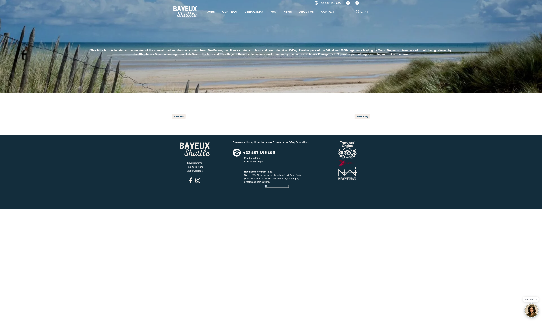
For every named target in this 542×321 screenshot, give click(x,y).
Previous (179, 116)
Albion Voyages (264, 175)
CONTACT (328, 11)
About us (306, 11)
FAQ (273, 11)
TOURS (210, 11)
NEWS (288, 11)
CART (364, 11)
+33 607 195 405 (330, 3)
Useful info (253, 11)
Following (362, 116)
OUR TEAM (229, 11)
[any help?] (531, 310)
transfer (256, 172)
